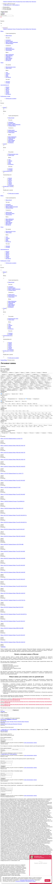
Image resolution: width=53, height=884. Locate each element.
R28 (15, 700)
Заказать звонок (4, 11)
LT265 (38, 416)
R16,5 (30, 698)
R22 (32, 405)
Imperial (32, 379)
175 (44, 414)
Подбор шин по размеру (11, 98)
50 (3, 414)
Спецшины (8, 40)
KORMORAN (18, 381)
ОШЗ (21, 390)
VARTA (7, 88)
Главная (5, 1)
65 (17, 414)
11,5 (7, 413)
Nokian (15, 383)
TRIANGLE (39, 387)
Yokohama (40, 388)
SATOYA (29, 386)
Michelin (34, 382)
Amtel (17, 372)
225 (20, 415)
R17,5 (35, 698)
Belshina (4, 374)
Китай (19, 432)
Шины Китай (9, 35)
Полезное (20, 723)
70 (13, 426)
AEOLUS (4, 372)
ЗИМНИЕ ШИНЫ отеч (12, 390)
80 (22, 426)
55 (6, 414)
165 (39, 414)
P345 (25, 418)
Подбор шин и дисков (5, 96)
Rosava (16, 386)
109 (38, 426)
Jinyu (38, 379)
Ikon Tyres (20, 379)
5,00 (3, 410)
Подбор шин (10, 723)
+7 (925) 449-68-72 (13, 754)
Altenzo (11, 372)
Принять (47, 880)
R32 (17, 700)
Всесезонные (9, 401)
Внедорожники (12, 398)
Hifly (13, 379)
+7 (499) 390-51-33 (5, 754)
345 (29, 416)
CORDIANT (16, 375)
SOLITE (7, 91)
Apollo (28, 372)
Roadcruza (38, 384)
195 (4, 415)
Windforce (32, 388)
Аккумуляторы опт (5, 84)
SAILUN (23, 386)
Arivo (33, 372)
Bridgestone (20, 374)
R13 (18, 403)
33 (32, 413)
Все (3, 393)
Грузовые (8, 82)
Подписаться (15, 710)
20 (9, 403)
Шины (2, 31)
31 (24, 413)
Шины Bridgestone (10, 54)
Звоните (15, 393)
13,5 (3, 425)
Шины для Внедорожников (12, 42)
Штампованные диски (11, 67)
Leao (46, 381)
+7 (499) (7, 4)
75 (21, 414)
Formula (28, 377)
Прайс (5, 723)
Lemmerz (8, 73)
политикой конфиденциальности (27, 880)
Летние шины (9, 50)
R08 (13, 698)
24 (7, 425)
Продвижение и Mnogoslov (9, 719)
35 (36, 413)
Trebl (7, 72)
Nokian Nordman (23, 383)
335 (25, 416)
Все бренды (8, 60)
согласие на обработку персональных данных (25, 881)
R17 (4, 405)
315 (15, 416)
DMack (38, 375)
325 (20, 416)
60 (10, 414)
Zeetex (47, 388)
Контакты (34, 1)
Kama (50, 379)
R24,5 (8, 700)
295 (5, 416)
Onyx (47, 383)
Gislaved (8, 378)
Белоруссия (5, 432)
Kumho (26, 381)
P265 (6, 418)
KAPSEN (4, 381)
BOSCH (7, 87)
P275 (11, 418)
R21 (26, 405)
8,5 (20, 410)
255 (36, 415)
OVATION (9, 384)
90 (34, 426)
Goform (14, 378)
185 (49, 414)
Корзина (27, 721)
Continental (8, 56)
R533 (15, 698)
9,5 (24, 410)
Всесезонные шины (10, 49)
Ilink (26, 379)
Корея (26, 432)
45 (50, 413)
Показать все (3, 391)
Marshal (10, 382)
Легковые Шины (9, 43)
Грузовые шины (9, 41)
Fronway (43, 377)
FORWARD (35, 377)
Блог (30, 1)
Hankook (6, 379)
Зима (17, 401)
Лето (24, 401)
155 (34, 414)
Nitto (9, 383)
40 (46, 413)
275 (47, 415)
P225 (43, 416)
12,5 (12, 413)
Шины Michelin (9, 55)
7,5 (13, 410)
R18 (9, 405)
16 (6, 403)
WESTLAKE (23, 388)
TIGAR (11, 387)
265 (42, 415)
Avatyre (39, 372)
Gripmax (43, 378)
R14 (24, 403)
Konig (7, 76)
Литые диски (9, 68)
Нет (21, 393)
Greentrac (36, 378)
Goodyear (28, 378)
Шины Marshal (9, 58)
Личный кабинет (21, 721)
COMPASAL (35, 374)
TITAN (7, 90)
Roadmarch (45, 384)
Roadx (10, 386)
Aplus (22, 372)
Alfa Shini (3, 711)
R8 (19, 700)
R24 (46, 405)
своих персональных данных (30, 742)
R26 (3, 407)
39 (43, 413)
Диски (2, 62)
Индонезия (13, 432)
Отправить (3, 741)
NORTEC (41, 383)
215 (15, 415)
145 (29, 414)
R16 (35, 403)
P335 (20, 418)
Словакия (43, 432)
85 (30, 426)
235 (25, 415)
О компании (9, 1)
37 (39, 413)
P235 (48, 416)
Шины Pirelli (8, 59)
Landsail (33, 381)
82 (27, 426)
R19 (15, 405)
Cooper (9, 375)
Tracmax (31, 387)
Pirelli (16, 384)
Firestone (21, 377)
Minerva (40, 382)
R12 (13, 403)
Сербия (37, 432)
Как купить (22, 1)
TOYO (24, 387)
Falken (16, 377)
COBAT (7, 92)
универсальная (11, 430)
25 (11, 425)
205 (9, 415)
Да (3, 396)
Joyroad (43, 379)
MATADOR (18, 382)
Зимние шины (9, 47)
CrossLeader (25, 375)
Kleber (10, 381)
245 (31, 415)
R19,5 (42, 698)
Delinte (32, 375)
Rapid (32, 384)
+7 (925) (15, 4)
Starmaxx (42, 386)
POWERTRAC (24, 384)
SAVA (36, 386)
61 (13, 414)
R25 (51, 405)
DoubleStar (45, 375)
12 (27, 423)
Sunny (5, 387)
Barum (45, 372)
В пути (7, 393)
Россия (31, 432)
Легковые (8, 81)
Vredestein (15, 388)
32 (28, 413)
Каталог (5, 27)
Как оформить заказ (5, 721)
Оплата (14, 1)
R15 (29, 403)
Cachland (28, 374)
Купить (2, 442)
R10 (18, 698)
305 (10, 416)
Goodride (21, 378)
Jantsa (7, 74)
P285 (15, 418)
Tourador (17, 387)
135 (24, 414)
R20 (21, 405)
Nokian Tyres (33, 383)
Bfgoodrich (11, 374)
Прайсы (27, 1)
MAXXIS (26, 382)
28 (16, 413)
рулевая (4, 430)
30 (20, 413)
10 (28, 410)
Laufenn (40, 381)
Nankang (47, 382)
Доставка (18, 1)
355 (33, 416)
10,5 (3, 413)
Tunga (46, 387)
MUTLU (7, 89)
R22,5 (37, 405)
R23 (41, 405)
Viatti (9, 388)
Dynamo (9, 377)
